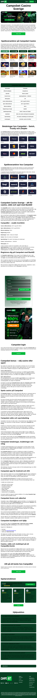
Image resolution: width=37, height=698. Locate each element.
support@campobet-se (11, 530)
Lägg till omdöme (30, 584)
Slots (31, 51)
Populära (4, 51)
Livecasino (13, 51)
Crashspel (22, 51)
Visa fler (18, 605)
